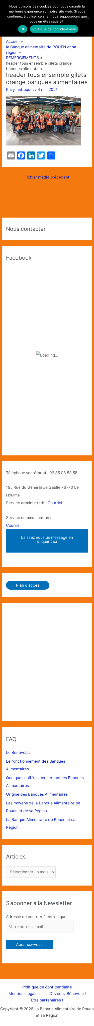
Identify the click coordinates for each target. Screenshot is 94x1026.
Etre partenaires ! (47, 1000)
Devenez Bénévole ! (68, 993)
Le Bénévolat (18, 752)
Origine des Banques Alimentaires (37, 794)
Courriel (55, 502)
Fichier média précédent (47, 177)
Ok (23, 29)
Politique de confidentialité (47, 987)
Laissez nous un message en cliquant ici (47, 539)
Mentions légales (24, 993)
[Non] (87, 18)
